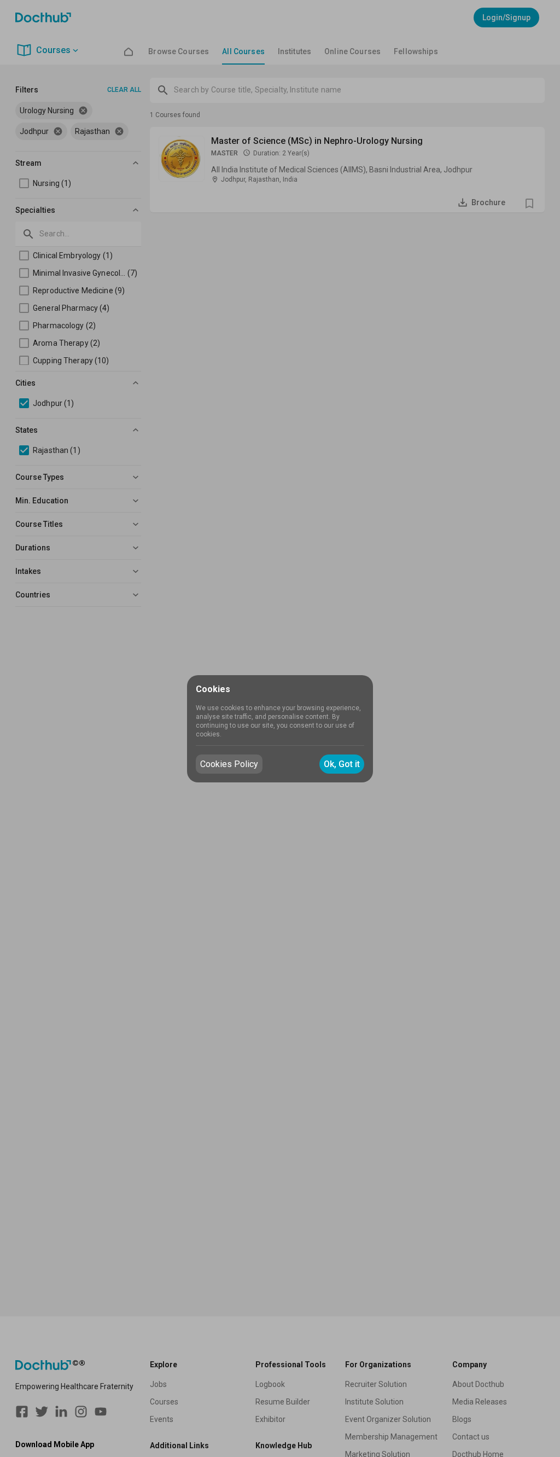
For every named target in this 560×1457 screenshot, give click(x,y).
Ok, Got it (342, 764)
